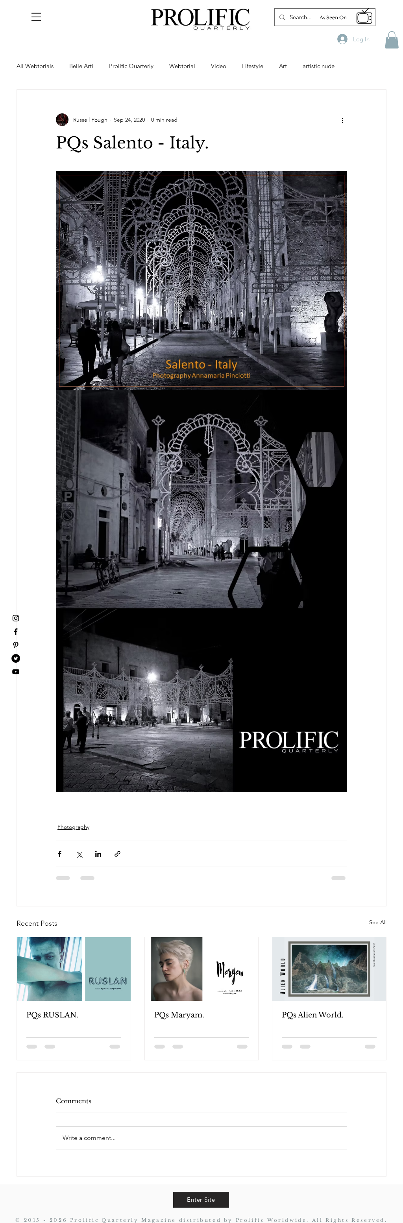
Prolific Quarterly (131, 66)
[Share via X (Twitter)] (79, 854)
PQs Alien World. (313, 1015)
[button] (36, 17)
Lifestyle (252, 66)
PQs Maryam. (179, 1015)
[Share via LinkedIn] (98, 854)
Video (218, 66)
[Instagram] (15, 618)
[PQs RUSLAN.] (74, 969)
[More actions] (342, 119)
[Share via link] (117, 854)
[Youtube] (15, 671)
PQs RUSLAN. (52, 1015)
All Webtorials (35, 66)
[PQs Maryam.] (202, 969)
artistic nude (319, 66)
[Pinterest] (15, 645)
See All (377, 922)
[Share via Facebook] (59, 854)
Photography (73, 826)
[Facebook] (15, 631)
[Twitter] (15, 658)
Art (283, 66)
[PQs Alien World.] (329, 969)
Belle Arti (81, 66)
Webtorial (182, 66)
